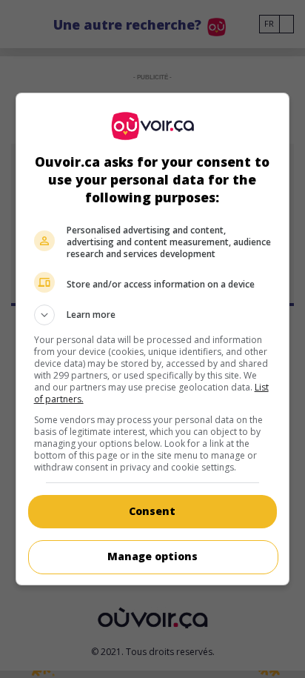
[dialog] (153, 339)
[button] (153, 315)
